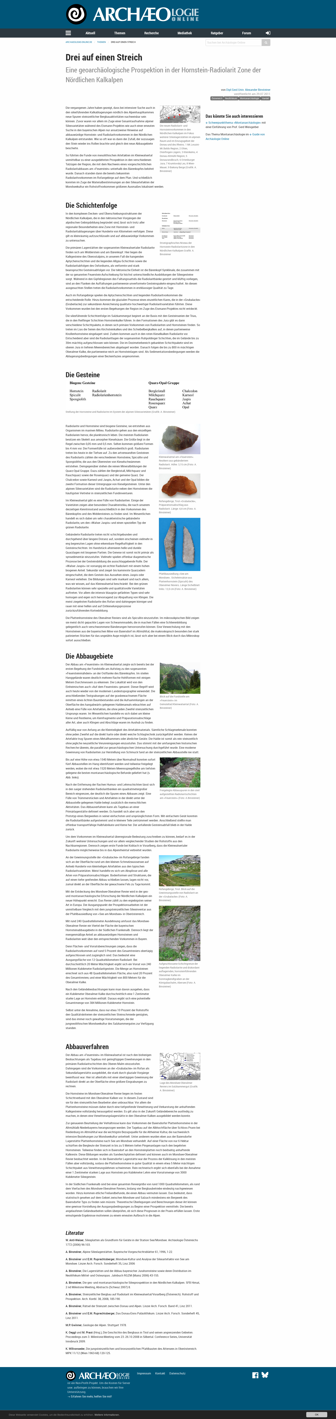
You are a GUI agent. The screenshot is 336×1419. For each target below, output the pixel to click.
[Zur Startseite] (133, 14)
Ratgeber (217, 33)
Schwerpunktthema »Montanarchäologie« (234, 123)
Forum (246, 33)
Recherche (151, 33)
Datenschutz (177, 1373)
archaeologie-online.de (79, 42)
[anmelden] (268, 33)
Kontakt (160, 1373)
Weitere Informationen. (107, 1414)
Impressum (144, 1373)
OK (316, 1414)
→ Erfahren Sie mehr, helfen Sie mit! (89, 1396)
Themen (119, 33)
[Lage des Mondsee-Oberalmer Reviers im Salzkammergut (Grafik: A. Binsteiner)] (180, 1066)
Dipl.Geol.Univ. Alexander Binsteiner (248, 90)
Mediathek (185, 33)
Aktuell (90, 33)
